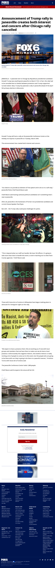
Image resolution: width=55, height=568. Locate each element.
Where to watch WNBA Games (48, 549)
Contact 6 (31, 487)
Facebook (31, 511)
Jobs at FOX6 (18, 536)
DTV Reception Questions (18, 545)
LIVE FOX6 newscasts (20, 510)
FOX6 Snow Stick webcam (19, 500)
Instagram (31, 513)
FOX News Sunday (19, 521)
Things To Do (46, 508)
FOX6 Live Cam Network (18, 491)
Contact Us (18, 528)
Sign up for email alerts (20, 531)
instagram (45, 560)
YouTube (31, 510)
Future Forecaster (19, 498)
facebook (40, 560)
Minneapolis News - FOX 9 (6, 533)
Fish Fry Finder (46, 511)
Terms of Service (28, 449)
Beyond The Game (6, 511)
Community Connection (48, 516)
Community (46, 507)
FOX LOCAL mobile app (7, 500)
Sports (4, 507)
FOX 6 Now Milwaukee (6, 33)
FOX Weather (18, 495)
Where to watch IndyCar (48, 540)
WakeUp (45, 485)
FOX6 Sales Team (33, 531)
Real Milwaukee (46, 492)
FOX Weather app (19, 493)
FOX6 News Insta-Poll (6, 498)
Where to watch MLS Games (47, 552)
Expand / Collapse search (52, 3)
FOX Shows (17, 523)
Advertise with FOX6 (33, 533)
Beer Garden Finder (47, 510)
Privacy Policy (29, 447)
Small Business (32, 495)
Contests (17, 529)
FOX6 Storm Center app (20, 489)
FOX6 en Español (5, 501)
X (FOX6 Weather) (33, 524)
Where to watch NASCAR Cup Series (47, 538)
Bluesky (30, 518)
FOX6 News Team (19, 534)
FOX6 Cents (31, 489)
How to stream (18, 508)
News (3, 485)
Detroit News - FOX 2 (6, 535)
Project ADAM (46, 515)
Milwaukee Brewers (6, 508)
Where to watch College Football (48, 533)
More (32, 3)
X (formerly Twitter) (33, 520)
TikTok (30, 515)
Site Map (3, 503)
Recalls (30, 490)
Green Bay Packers (6, 510)
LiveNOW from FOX (19, 515)
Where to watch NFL (47, 531)
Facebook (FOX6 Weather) (32, 522)
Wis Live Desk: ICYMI (19, 511)
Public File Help (18, 539)
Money (31, 485)
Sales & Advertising (32, 528)
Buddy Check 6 (46, 513)
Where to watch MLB (47, 535)
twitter (43, 560)
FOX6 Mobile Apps (19, 533)
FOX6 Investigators (6, 492)
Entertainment (5, 493)
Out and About (46, 493)
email (53, 560)
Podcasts (4, 495)
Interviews (45, 495)
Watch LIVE (18, 507)
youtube (50, 560)
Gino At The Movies (47, 498)
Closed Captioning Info (20, 542)
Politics (3, 496)
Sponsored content (33, 536)
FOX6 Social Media (32, 507)
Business (31, 494)
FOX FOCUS (31, 534)
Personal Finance (33, 492)
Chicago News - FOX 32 (7, 531)
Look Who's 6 (46, 490)
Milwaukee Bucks (5, 516)
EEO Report (17, 537)
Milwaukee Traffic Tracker (47, 500)
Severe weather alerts (20, 487)
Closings (17, 496)
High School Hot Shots (6, 515)
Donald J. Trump (14, 33)
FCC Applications (19, 541)
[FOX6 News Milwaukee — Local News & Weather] (6, 3)
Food (44, 496)
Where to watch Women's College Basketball (46, 546)
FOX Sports (17, 518)
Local (3, 487)
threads (48, 560)
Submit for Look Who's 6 (48, 488)
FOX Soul (17, 520)
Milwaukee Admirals (6, 513)
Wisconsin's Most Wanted (5, 489)
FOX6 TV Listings (19, 513)
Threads (31, 516)
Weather (18, 485)
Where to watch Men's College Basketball (48, 542)
